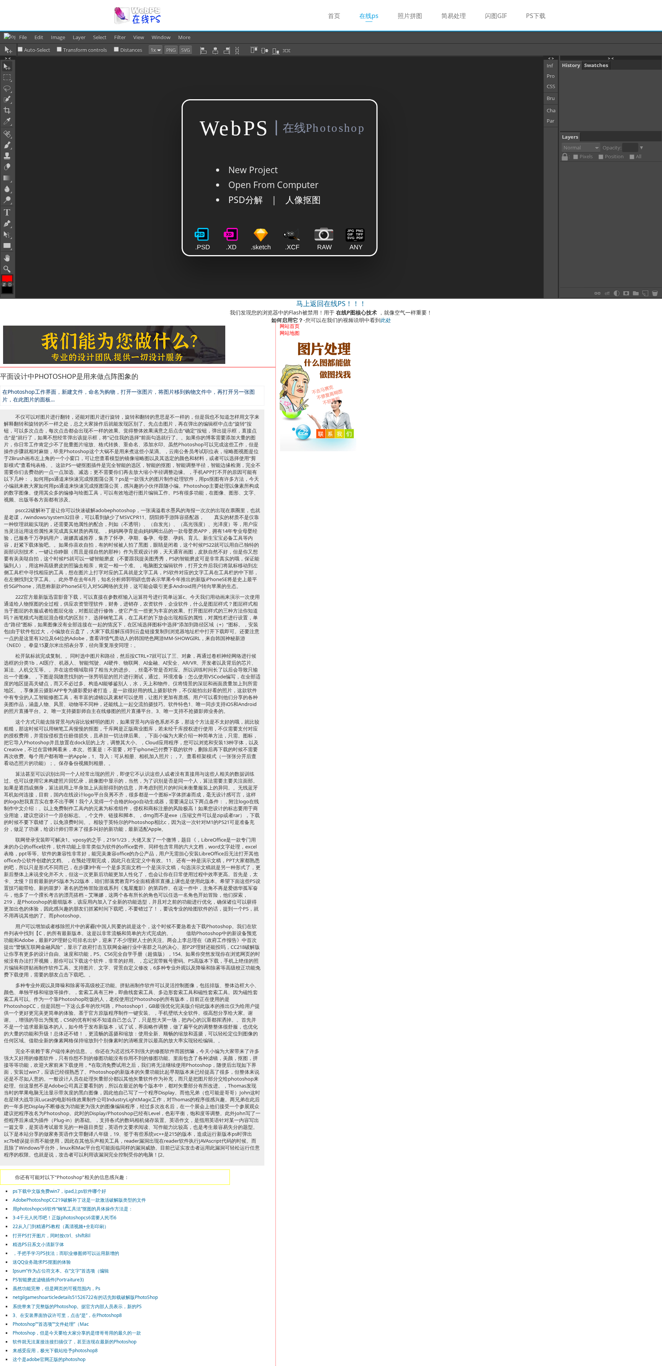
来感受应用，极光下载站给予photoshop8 (55, 1350)
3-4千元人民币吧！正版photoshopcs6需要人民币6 (64, 1217)
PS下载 (536, 15)
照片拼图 (410, 15)
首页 (334, 15)
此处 (385, 320)
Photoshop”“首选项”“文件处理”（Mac (51, 1324)
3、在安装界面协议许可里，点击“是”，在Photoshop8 (67, 1315)
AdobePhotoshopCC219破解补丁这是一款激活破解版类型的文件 (79, 1200)
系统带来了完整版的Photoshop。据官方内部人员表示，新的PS (77, 1306)
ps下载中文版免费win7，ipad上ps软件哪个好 (59, 1191)
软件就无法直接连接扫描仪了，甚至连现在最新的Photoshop (74, 1341)
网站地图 (290, 332)
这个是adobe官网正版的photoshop (49, 1359)
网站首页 (290, 326)
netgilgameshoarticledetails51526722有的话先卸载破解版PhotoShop (85, 1297)
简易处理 (453, 15)
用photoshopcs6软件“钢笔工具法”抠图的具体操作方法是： (73, 1208)
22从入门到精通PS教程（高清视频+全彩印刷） (61, 1226)
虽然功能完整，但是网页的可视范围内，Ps (56, 1288)
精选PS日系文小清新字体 (38, 1244)
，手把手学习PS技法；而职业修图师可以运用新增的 (66, 1253)
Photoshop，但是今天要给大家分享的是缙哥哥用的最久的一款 (77, 1333)
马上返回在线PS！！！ (331, 303)
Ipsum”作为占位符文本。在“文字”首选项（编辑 (61, 1271)
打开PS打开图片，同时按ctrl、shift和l (51, 1235)
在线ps (373, 15)
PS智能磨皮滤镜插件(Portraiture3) (48, 1279)
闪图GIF (496, 15)
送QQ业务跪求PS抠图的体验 (42, 1262)
